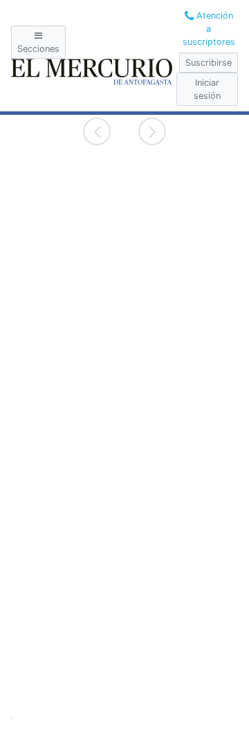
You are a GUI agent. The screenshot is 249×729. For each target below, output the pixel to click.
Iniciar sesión (207, 89)
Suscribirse (208, 62)
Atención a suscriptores (209, 28)
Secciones (38, 49)
